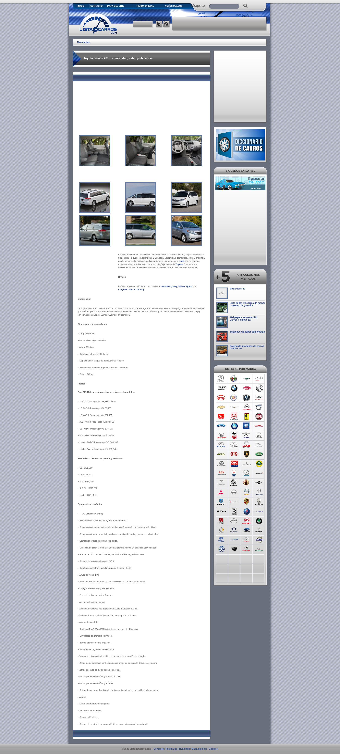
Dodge (234, 416)
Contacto (96, 6)
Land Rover (259, 454)
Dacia (259, 407)
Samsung (259, 511)
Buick (259, 388)
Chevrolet (221, 407)
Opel (246, 492)
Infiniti (234, 445)
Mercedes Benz (221, 482)
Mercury (234, 482)
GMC (259, 426)
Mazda (246, 473)
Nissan (234, 492)
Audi (259, 378)
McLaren (259, 473)
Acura (221, 378)
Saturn (221, 520)
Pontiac (234, 501)
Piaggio (221, 501)
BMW (234, 388)
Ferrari (246, 416)
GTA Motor (234, 435)
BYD (221, 397)
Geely (234, 426)
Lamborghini (246, 454)
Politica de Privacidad (177, 749)
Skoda (259, 520)
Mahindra (221, 473)
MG (246, 482)
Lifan (234, 463)
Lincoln (246, 463)
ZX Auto (259, 548)
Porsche (246, 501)
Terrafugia (234, 539)
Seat (246, 520)
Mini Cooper (259, 482)
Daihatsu (221, 416)
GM (246, 426)
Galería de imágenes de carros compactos (247, 347)
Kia (234, 454)
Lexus (221, 463)
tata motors (221, 539)
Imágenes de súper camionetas (247, 331)
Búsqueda (198, 6)
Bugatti (246, 388)
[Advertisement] (219, 23)
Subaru (246, 530)
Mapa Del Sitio (116, 6)
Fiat (259, 416)
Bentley (221, 388)
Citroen (246, 407)
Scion (234, 520)
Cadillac (234, 397)
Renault (259, 501)
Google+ (213, 749)
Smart (221, 530)
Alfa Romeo (234, 378)
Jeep (221, 454)
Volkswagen (221, 548)
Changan (246, 397)
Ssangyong (234, 530)
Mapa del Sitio (237, 288)
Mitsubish (221, 492)
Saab (246, 511)
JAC (246, 445)
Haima (246, 435)
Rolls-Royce (234, 511)
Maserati (234, 473)
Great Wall (221, 435)
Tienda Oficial (145, 6)
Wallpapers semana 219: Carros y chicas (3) (243, 318)
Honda (259, 435)
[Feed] (166, 24)
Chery (259, 397)
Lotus (259, 463)
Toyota (246, 539)
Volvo (259, 539)
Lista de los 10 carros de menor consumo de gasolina (247, 304)
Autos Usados (173, 6)
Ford (221, 426)
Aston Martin (246, 378)
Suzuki (259, 530)
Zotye (246, 548)
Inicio (81, 6)
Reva (221, 511)
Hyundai (221, 445)
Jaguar (259, 445)
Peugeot (259, 492)
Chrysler (234, 407)
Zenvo (234, 548)
